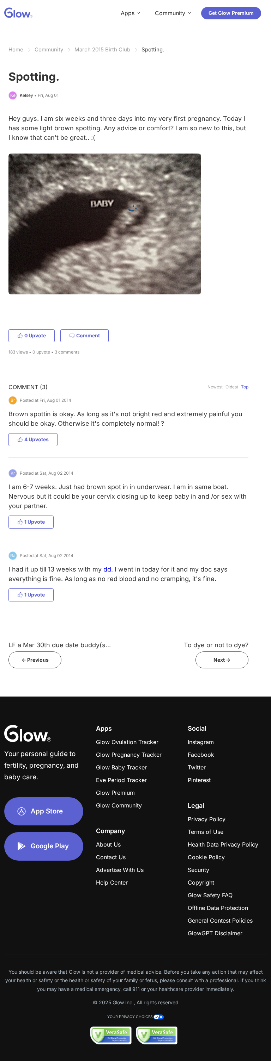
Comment (88, 335)
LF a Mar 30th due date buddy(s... (59, 645)
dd (107, 569)
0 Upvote (35, 335)
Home (15, 49)
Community (49, 49)
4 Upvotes (36, 439)
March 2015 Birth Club (102, 49)
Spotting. (152, 49)
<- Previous (35, 660)
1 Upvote (34, 522)
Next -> (221, 660)
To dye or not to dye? (216, 645)
